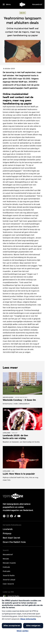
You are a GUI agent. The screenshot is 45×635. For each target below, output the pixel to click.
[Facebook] (11, 516)
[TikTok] (15, 516)
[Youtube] (19, 516)
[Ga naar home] (22, 4)
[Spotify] (4, 516)
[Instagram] (7, 516)
